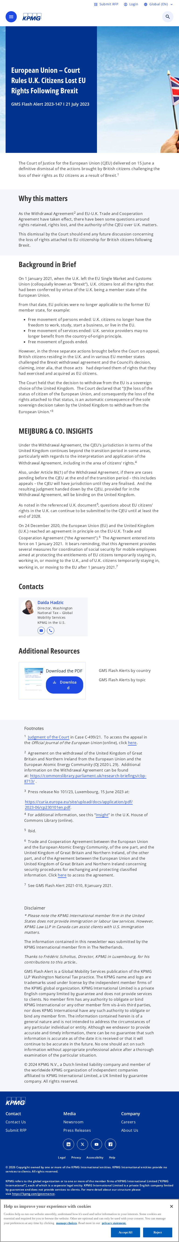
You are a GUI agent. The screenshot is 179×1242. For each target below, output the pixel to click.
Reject (158, 1232)
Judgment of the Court (48, 737)
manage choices (66, 1223)
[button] (41, 630)
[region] (89, 1220)
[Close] (171, 1206)
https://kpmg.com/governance (33, 1194)
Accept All (125, 1232)
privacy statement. (114, 1223)
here (132, 742)
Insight (102, 814)
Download (68, 685)
